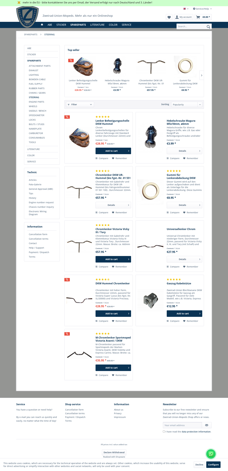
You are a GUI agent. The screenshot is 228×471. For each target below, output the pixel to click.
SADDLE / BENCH (37, 110)
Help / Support (36, 247)
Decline (199, 464)
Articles (33, 179)
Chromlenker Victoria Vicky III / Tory (112, 231)
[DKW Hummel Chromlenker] (79, 300)
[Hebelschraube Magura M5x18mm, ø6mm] (117, 66)
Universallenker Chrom (181, 229)
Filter (74, 104)
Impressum (120, 417)
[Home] (42, 25)
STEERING (34, 97)
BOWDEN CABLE (37, 79)
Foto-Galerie (35, 184)
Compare (103, 158)
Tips (31, 193)
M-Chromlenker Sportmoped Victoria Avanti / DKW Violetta (113, 339)
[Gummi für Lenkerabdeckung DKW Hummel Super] (185, 66)
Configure (213, 464)
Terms (32, 256)
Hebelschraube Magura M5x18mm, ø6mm (117, 82)
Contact (33, 243)
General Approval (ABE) (41, 188)
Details (182, 150)
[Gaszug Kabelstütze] (150, 300)
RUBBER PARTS (37, 88)
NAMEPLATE (35, 128)
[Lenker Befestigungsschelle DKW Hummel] (83, 66)
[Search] (208, 27)
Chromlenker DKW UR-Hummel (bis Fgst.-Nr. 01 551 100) (151, 82)
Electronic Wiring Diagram (38, 213)
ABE (29, 48)
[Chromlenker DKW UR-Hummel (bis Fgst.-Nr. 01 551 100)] (151, 66)
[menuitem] (194, 26)
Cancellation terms (38, 238)
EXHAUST (33, 70)
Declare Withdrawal (114, 452)
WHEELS (33, 106)
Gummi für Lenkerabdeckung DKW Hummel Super (185, 82)
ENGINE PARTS (36, 101)
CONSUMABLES (37, 137)
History (32, 197)
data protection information (196, 431)
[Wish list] (169, 17)
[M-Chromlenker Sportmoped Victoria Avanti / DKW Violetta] (79, 354)
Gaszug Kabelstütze (179, 283)
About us (118, 409)
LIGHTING (34, 74)
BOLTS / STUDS (36, 124)
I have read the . (188, 431)
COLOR (31, 155)
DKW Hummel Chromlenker (113, 283)
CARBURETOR (36, 133)
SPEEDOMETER (36, 115)
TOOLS (32, 142)
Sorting (165, 104)
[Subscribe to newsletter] (207, 425)
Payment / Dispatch (39, 252)
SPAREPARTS (34, 60)
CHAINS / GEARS (37, 92)
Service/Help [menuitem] (202, 8)
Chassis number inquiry (41, 206)
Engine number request (41, 202)
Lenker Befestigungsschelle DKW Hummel (83, 82)
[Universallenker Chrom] (150, 246)
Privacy (117, 413)
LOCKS (32, 119)
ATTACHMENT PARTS (40, 65)
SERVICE (31, 161)
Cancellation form (38, 234)
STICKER (31, 54)
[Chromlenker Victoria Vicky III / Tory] (79, 246)
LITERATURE (33, 149)
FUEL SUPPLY (35, 83)
